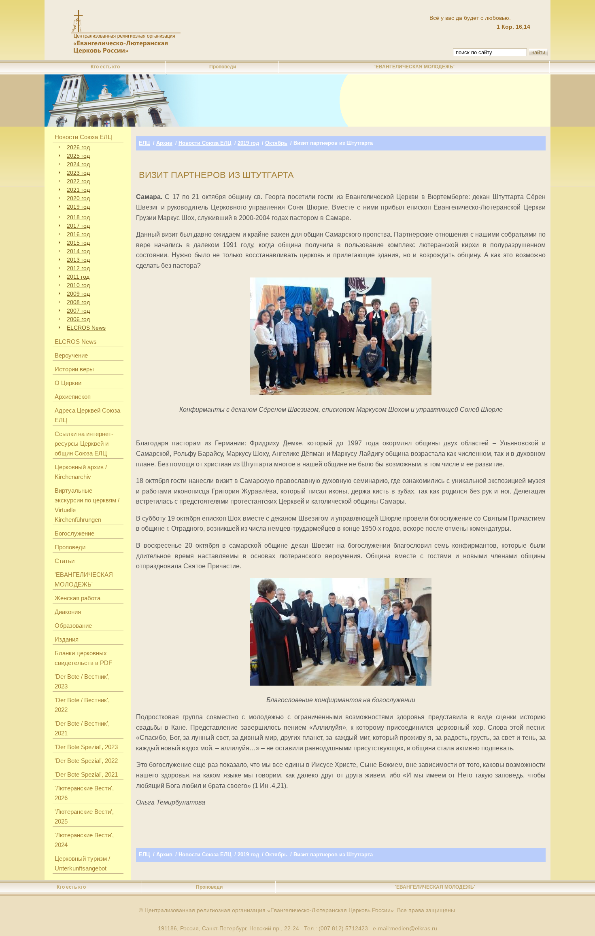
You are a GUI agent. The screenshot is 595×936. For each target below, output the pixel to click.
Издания (67, 639)
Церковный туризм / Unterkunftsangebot (82, 863)
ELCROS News (86, 327)
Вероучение (71, 355)
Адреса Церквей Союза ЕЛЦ (87, 415)
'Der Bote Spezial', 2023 (86, 746)
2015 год (78, 242)
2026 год (78, 147)
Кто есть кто (105, 67)
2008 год (78, 302)
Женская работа (77, 598)
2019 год (78, 206)
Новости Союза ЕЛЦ (83, 136)
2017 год (78, 225)
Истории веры (74, 369)
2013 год (78, 259)
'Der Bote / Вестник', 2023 (82, 681)
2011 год (78, 276)
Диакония (68, 611)
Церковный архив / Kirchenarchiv (81, 472)
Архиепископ (73, 396)
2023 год (78, 172)
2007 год (78, 310)
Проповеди (222, 67)
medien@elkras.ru (413, 928)
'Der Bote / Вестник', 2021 (82, 728)
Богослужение (74, 533)
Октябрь (276, 143)
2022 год (78, 181)
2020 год (78, 198)
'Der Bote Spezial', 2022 (86, 760)
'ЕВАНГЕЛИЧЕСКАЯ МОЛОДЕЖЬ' (414, 67)
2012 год (78, 268)
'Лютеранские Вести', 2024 (84, 840)
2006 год (78, 319)
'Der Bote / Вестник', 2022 (82, 705)
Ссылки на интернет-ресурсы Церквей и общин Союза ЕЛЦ (84, 443)
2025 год (78, 155)
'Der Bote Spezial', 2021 (86, 774)
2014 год (78, 251)
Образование (73, 625)
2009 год (78, 293)
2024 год (78, 164)
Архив (164, 143)
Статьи (64, 560)
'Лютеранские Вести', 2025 (84, 816)
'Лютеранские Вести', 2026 (84, 793)
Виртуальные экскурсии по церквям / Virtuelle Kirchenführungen (87, 505)
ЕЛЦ (144, 143)
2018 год (78, 217)
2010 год (78, 285)
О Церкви (68, 382)
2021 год (78, 189)
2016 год (78, 234)
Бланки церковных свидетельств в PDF (83, 658)
